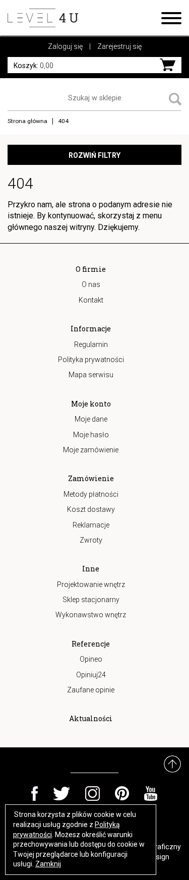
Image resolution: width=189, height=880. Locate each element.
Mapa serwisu (91, 375)
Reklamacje (91, 525)
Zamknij (48, 864)
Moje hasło (91, 435)
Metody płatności (91, 494)
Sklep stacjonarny (90, 600)
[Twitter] (61, 793)
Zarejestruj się (119, 46)
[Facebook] (34, 793)
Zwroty (91, 540)
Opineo (91, 659)
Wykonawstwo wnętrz (90, 615)
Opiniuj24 (91, 675)
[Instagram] (92, 793)
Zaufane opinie (90, 690)
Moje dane (91, 419)
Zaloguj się (65, 46)
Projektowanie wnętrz (91, 584)
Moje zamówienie (90, 450)
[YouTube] (151, 793)
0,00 (33, 66)
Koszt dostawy (91, 509)
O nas (91, 284)
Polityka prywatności (91, 360)
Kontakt (91, 300)
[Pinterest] (122, 793)
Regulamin (91, 344)
